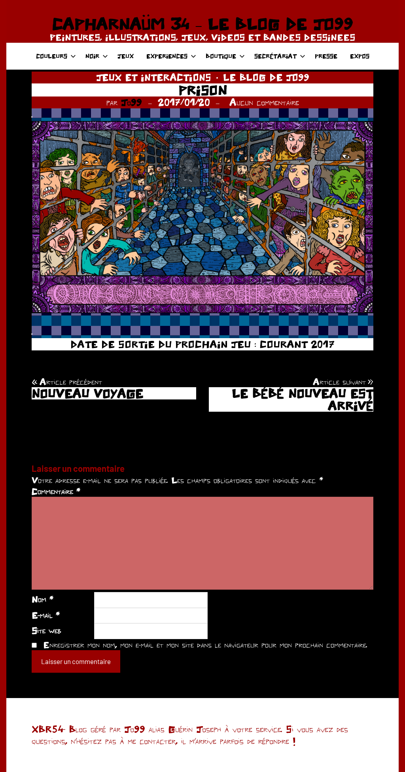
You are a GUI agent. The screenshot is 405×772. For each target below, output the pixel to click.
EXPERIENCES (166, 56)
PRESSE (326, 56)
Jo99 (131, 102)
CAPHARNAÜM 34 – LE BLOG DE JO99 (202, 23)
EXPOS (359, 56)
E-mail (46, 615)
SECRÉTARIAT (275, 56)
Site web (46, 630)
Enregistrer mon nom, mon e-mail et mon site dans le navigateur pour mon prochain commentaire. (205, 644)
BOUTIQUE (221, 56)
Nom (42, 599)
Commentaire (56, 491)
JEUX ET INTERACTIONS (153, 77)
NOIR (92, 56)
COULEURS (51, 56)
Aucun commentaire (264, 102)
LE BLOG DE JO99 (266, 77)
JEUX (125, 56)
